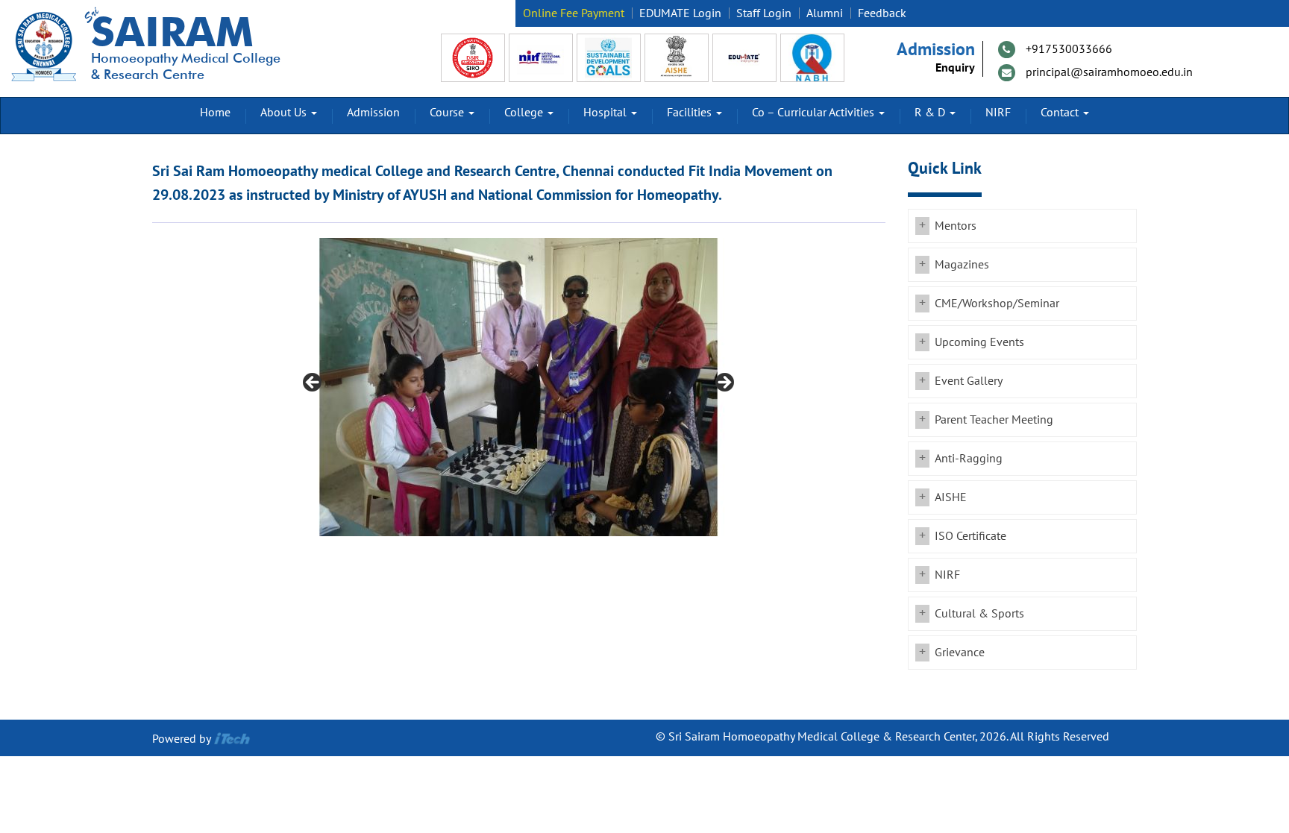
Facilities (691, 112)
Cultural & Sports (979, 613)
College (525, 112)
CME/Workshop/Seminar (997, 303)
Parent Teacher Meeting (994, 420)
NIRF (998, 112)
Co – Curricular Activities (814, 112)
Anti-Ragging (969, 458)
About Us (285, 112)
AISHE (951, 497)
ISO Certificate (970, 536)
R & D (931, 112)
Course (448, 112)
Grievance (960, 652)
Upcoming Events (979, 342)
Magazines (962, 264)
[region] (518, 387)
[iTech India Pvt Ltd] (232, 739)
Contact (1061, 112)
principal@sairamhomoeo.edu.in (1109, 72)
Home (215, 112)
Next (723, 383)
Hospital (606, 112)
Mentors (955, 226)
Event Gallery (969, 381)
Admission (373, 112)
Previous (313, 383)
